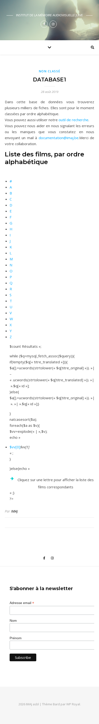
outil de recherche (73, 119)
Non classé (49, 71)
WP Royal (73, 704)
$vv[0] (15, 447)
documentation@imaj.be (59, 137)
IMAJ (14, 511)
